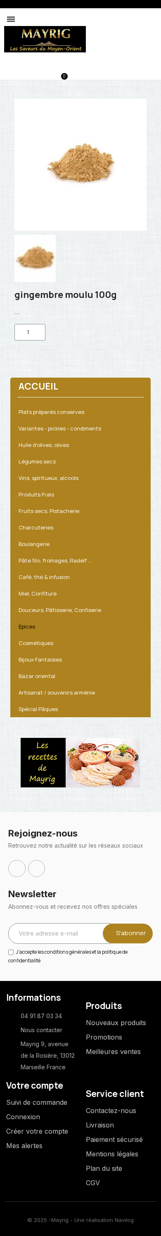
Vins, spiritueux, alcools (48, 478)
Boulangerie (34, 544)
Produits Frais (36, 494)
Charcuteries (36, 527)
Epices (27, 626)
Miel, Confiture (38, 593)
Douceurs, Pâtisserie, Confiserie (60, 610)
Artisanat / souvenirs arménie (57, 692)
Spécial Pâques (38, 709)
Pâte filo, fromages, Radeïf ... (55, 560)
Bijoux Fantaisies (40, 659)
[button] (20, 72)
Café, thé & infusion (44, 577)
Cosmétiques (36, 643)
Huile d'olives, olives (44, 445)
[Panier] (60, 72)
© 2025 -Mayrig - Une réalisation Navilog (80, 1220)
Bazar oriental (37, 676)
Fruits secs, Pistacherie (49, 511)
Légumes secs (37, 461)
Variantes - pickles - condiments (60, 428)
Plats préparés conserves (51, 412)
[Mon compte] (34, 73)
